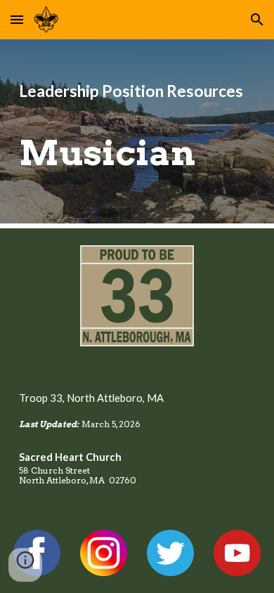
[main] (137, 131)
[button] (17, 19)
